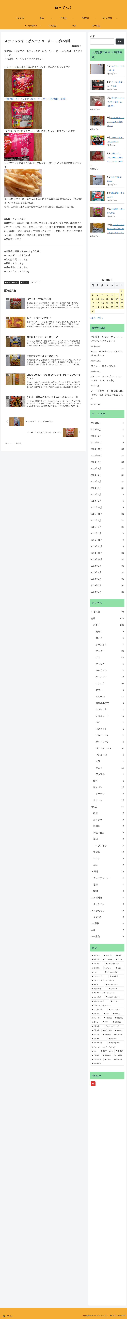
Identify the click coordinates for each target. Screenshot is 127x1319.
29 (122, 307)
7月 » (100, 318)
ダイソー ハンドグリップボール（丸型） (115, 102)
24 (97, 307)
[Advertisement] (107, 258)
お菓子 (16, 282)
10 (97, 299)
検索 (92, 36)
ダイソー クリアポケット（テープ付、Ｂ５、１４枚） (106, 378)
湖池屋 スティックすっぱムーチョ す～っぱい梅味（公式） (37, 99)
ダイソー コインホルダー (104, 366)
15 (122, 299)
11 (102, 299)
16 (93, 303)
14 (117, 299)
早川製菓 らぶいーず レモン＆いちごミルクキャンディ (107, 339)
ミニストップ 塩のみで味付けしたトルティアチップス (116, 229)
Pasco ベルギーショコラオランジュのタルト (107, 353)
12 (107, 299)
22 (122, 303)
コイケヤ (36, 282)
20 (112, 303)
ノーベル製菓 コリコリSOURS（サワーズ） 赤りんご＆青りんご (107, 395)
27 (112, 307)
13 (112, 299)
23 (93, 307)
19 (107, 303)
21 (117, 303)
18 (102, 303)
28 (117, 307)
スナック (26, 282)
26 (107, 307)
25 (102, 307)
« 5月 (93, 318)
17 (97, 303)
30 (93, 311)
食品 (8, 282)
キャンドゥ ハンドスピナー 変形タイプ (115, 122)
